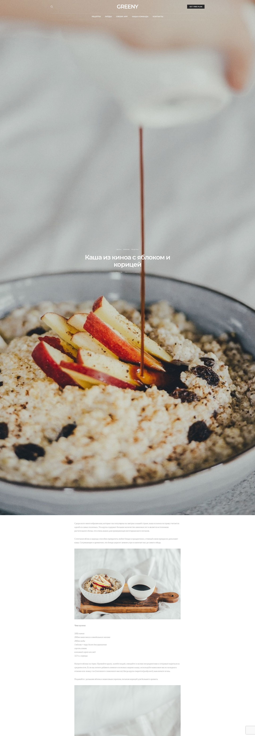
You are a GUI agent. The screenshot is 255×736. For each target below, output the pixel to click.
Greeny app (122, 16)
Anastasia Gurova (132, 272)
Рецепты (96, 16)
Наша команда (140, 16)
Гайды (108, 16)
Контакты (158, 16)
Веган (119, 249)
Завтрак (126, 249)
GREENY (127, 6)
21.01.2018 (119, 272)
